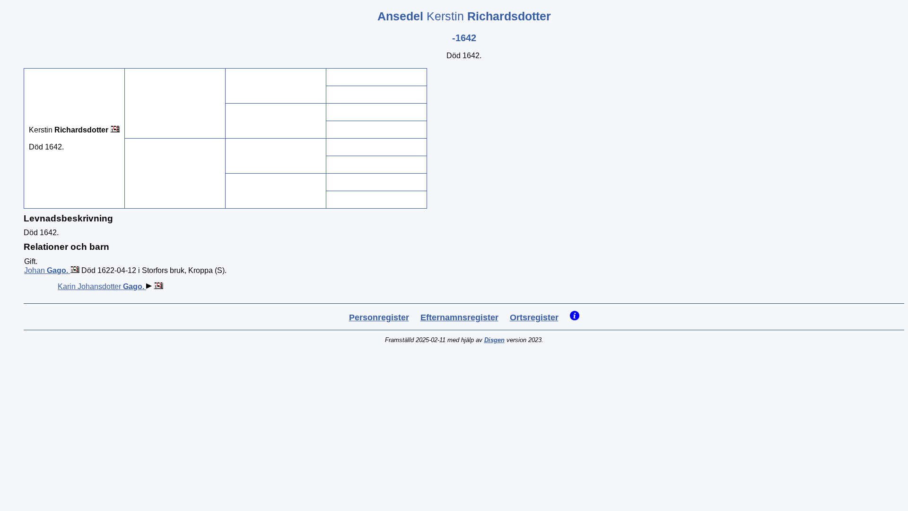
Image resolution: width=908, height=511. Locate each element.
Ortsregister (534, 317)
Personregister (379, 317)
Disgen (494, 340)
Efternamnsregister (459, 317)
